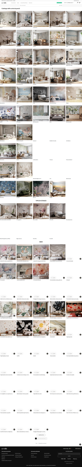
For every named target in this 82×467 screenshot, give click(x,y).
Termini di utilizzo (47, 453)
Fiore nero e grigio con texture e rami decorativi (56, 317)
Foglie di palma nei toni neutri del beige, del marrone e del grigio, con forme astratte (6, 374)
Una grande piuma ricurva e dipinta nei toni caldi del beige (56, 412)
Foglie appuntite (69, 336)
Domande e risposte (5, 453)
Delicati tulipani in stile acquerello (22, 393)
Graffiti (18, 355)
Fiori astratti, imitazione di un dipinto (72, 298)
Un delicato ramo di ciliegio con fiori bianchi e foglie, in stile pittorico (23, 374)
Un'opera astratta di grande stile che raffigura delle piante (39, 317)
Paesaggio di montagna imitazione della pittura (39, 298)
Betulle (34, 355)
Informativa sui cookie (47, 455)
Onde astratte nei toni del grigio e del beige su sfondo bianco (39, 412)
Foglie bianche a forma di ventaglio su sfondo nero (23, 336)
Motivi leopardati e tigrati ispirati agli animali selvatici (23, 412)
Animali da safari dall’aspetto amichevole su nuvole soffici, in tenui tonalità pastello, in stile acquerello (23, 261)
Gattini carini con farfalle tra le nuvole (6, 298)
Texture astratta (52, 355)
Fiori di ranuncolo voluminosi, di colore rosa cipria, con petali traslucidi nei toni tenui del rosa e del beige (56, 393)
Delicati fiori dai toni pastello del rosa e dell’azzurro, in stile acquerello (6, 261)
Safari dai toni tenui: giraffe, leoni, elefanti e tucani (72, 393)
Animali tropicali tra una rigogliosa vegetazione (39, 336)
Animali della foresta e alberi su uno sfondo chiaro (6, 336)
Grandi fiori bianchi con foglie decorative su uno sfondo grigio (6, 431)
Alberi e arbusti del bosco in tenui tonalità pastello (23, 431)
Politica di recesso (18, 453)
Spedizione (3, 458)
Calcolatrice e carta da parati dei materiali (8, 455)
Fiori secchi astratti (69, 261)
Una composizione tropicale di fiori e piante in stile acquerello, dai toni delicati (23, 317)
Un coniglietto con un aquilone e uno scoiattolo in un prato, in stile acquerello (6, 393)
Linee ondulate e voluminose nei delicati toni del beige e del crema (56, 261)
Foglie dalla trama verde (37, 393)
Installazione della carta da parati (6, 460)
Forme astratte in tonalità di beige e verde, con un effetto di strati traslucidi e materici (39, 374)
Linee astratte (52, 336)
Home (36, 443)
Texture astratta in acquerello (5, 412)
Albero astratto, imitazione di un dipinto (56, 298)
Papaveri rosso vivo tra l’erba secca (72, 317)
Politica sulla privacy (34, 453)
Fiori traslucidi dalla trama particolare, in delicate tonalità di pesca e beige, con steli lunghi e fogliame (72, 355)
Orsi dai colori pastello (70, 374)
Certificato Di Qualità (18, 455)
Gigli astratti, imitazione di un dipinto (23, 298)
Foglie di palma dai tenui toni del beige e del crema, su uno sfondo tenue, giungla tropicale (56, 374)
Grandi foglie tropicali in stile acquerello (6, 317)
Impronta (32, 455)
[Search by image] (60, 5)
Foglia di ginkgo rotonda (4, 355)
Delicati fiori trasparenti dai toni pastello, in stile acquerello (39, 261)
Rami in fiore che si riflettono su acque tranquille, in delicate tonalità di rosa (72, 412)
